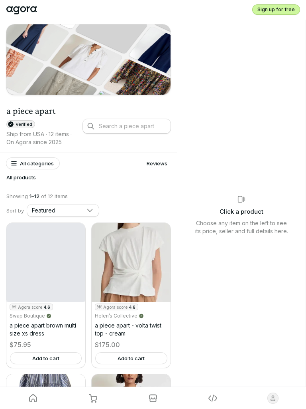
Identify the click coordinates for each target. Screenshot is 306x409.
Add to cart (45, 358)
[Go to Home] (25, 9)
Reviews (157, 163)
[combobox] (63, 210)
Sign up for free (276, 9)
